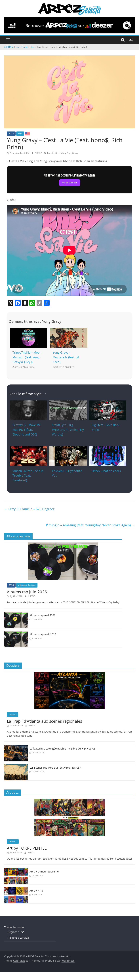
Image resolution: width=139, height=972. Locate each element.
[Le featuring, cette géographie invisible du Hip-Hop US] (16, 747)
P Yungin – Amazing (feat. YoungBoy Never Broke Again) (90, 525)
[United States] (27, 133)
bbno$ (50, 153)
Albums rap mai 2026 (42, 615)
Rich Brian (60, 153)
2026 (11, 585)
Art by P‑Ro (36, 890)
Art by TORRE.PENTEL (27, 848)
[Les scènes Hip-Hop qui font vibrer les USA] (16, 766)
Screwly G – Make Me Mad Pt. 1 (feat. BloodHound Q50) (26, 429)
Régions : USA (16, 932)
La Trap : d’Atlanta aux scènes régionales (44, 721)
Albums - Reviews (27, 585)
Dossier (12, 714)
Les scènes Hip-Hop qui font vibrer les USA (55, 767)
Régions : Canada (18, 937)
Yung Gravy (72, 153)
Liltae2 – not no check (106, 471)
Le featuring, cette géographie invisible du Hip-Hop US (63, 748)
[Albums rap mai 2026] (16, 613)
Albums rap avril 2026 (43, 634)
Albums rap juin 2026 (27, 591)
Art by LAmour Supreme (44, 871)
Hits (20, 133)
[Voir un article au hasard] (131, 40)
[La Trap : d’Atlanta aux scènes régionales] (69, 673)
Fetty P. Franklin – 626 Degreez (29, 509)
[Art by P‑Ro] (16, 889)
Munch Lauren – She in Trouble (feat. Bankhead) (27, 475)
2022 (11, 133)
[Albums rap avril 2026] (16, 632)
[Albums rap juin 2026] (63, 544)
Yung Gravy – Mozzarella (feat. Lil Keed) (66, 357)
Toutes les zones (14, 927)
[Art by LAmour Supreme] (16, 870)
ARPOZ (38, 153)
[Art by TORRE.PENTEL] (69, 800)
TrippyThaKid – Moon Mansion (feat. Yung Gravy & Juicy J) (26, 357)
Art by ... (13, 841)
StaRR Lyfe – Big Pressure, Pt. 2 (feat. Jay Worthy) (68, 429)
